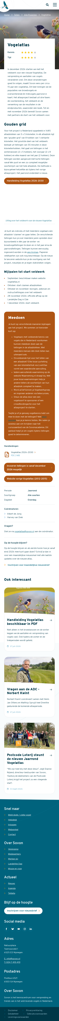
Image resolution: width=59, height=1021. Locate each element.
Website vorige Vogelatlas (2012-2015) (27, 479)
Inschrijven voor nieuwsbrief (22, 911)
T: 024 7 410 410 (12, 962)
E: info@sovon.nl (12, 959)
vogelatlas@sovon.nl (24, 532)
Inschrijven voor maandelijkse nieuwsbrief (28, 565)
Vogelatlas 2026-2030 (22, 452)
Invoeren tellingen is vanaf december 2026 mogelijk (26, 468)
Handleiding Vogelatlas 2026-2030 (25, 181)
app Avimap (32, 252)
